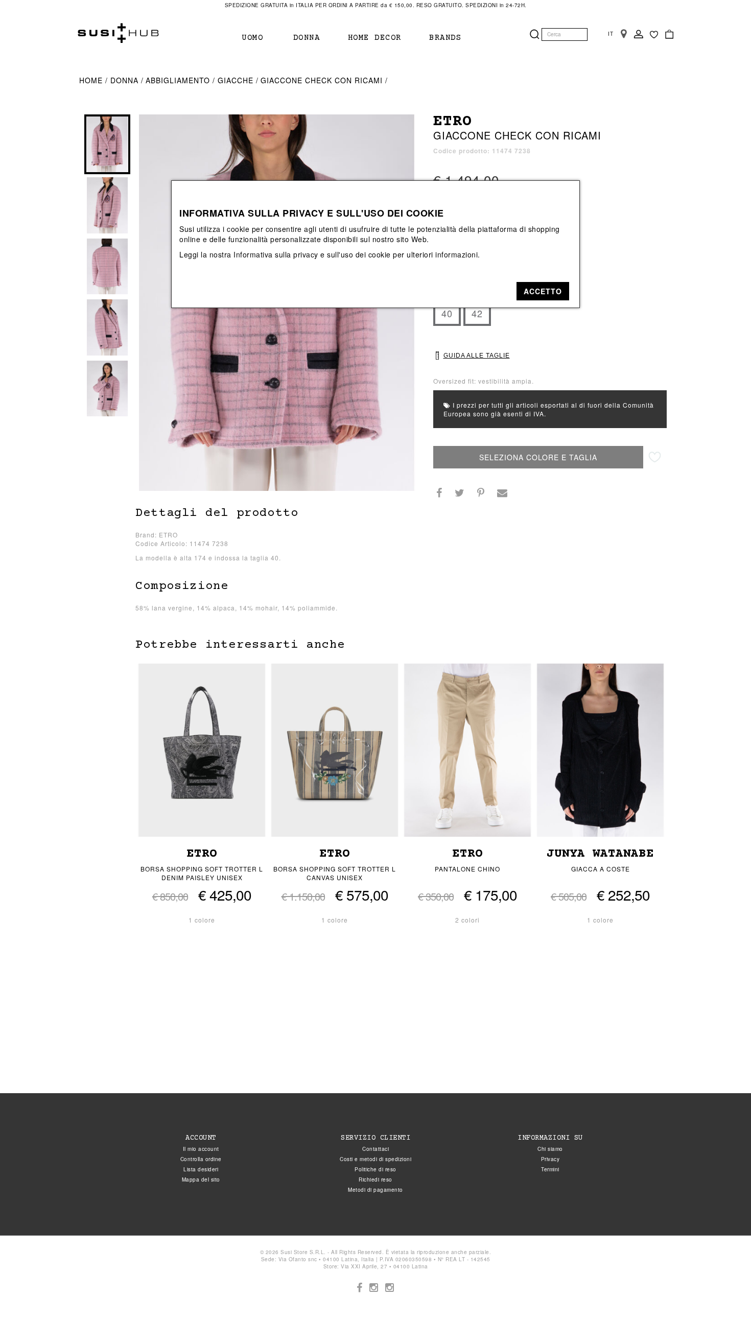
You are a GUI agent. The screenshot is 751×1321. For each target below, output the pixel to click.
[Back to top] (722, 1292)
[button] (543, 291)
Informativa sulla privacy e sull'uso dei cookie (312, 254)
